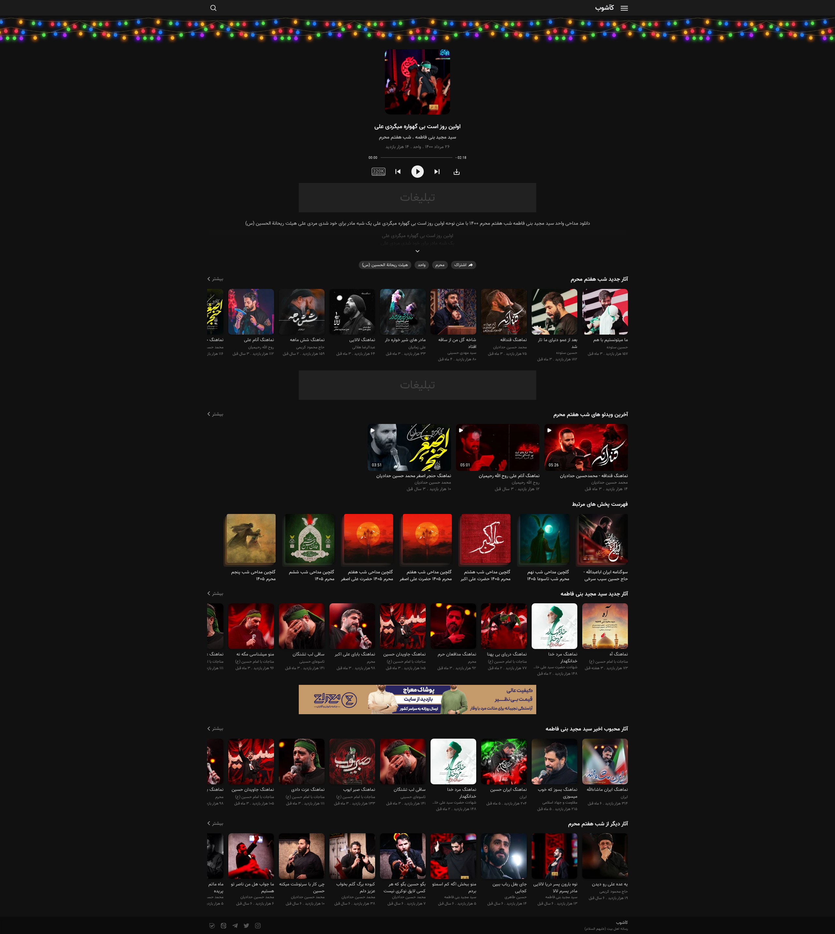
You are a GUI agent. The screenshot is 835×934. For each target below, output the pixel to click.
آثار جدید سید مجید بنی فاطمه (594, 594)
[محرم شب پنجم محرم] (251, 541)
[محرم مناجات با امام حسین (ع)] (603, 541)
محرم (440, 265)
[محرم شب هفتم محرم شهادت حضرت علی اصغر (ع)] (427, 541)
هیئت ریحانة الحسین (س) (385, 265)
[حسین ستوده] (605, 313)
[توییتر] (245, 926)
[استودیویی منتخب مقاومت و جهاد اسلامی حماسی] (554, 762)
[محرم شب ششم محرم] (309, 541)
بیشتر (217, 279)
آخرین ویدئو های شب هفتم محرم (591, 415)
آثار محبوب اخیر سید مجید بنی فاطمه (587, 729)
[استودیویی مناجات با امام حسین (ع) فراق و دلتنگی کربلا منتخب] (605, 627)
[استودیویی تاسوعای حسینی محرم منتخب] (302, 627)
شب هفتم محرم (395, 137)
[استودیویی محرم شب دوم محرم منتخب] (453, 627)
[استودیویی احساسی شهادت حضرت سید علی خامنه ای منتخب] (554, 627)
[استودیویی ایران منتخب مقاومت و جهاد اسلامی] (504, 762)
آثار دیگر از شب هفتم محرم (598, 824)
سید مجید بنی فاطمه (435, 137)
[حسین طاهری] (504, 857)
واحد (417, 147)
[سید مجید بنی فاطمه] (554, 857)
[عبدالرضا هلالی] (352, 313)
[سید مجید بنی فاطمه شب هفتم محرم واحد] (417, 82)
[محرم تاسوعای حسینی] (544, 541)
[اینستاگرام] (257, 926)
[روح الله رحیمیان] (251, 313)
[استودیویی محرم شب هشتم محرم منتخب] (352, 627)
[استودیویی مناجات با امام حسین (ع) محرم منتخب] (504, 627)
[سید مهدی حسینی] (453, 313)
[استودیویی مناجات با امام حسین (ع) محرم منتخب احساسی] (302, 762)
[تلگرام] (234, 926)
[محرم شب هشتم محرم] (486, 541)
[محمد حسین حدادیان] (504, 313)
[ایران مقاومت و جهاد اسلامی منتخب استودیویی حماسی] (605, 762)
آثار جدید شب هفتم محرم (599, 279)
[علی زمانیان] (403, 313)
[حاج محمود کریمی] (302, 313)
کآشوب (604, 8)
